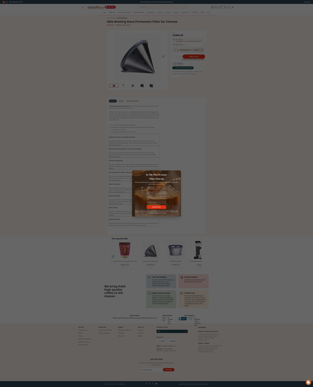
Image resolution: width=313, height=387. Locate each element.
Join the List (156, 207)
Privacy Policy (157, 213)
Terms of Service (163, 213)
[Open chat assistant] (308, 382)
